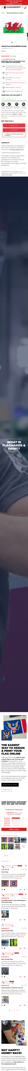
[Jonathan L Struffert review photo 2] (13, 883)
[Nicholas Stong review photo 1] (5, 971)
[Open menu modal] (2, 7)
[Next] (25, 2)
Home (3, 13)
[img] (5, 869)
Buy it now (14, 130)
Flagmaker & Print (7, 48)
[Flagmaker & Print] (12, 7)
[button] (5, 56)
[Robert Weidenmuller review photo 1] (5, 914)
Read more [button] (18, 878)
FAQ (21, 91)
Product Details (15, 149)
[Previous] (2, 2)
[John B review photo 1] (5, 999)
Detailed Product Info (9, 59)
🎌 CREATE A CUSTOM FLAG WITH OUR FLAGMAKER (13, 135)
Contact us (18, 87)
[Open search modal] (22, 7)
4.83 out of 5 (18, 813)
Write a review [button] (14, 829)
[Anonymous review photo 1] (5, 942)
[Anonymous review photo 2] (13, 942)
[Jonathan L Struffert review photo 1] (5, 883)
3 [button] (14, 1010)
